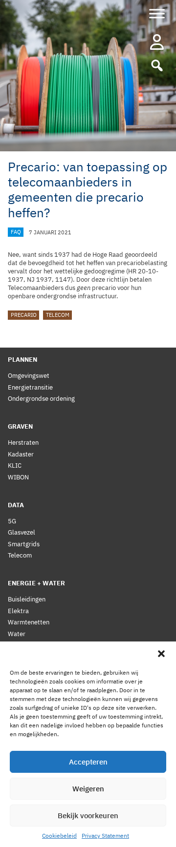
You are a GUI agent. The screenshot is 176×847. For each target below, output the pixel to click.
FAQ (16, 232)
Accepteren (88, 761)
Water (16, 634)
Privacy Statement (105, 835)
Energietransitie (30, 387)
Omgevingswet (28, 376)
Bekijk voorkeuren (88, 815)
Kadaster (21, 454)
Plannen (22, 359)
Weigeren (88, 788)
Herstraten (23, 442)
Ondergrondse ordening (41, 398)
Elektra (18, 611)
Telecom (57, 315)
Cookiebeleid (59, 835)
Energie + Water (36, 583)
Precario (24, 315)
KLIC (15, 465)
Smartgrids (24, 544)
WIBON (18, 477)
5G (12, 521)
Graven (20, 426)
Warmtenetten (28, 622)
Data (16, 505)
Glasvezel (21, 532)
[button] (161, 654)
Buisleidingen (26, 599)
